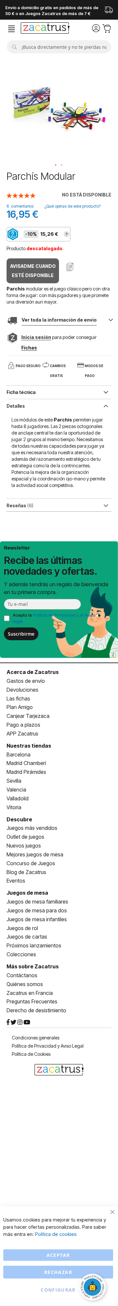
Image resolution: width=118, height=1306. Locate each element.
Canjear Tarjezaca (28, 716)
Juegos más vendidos (32, 828)
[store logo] (45, 28)
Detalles (16, 406)
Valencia (16, 789)
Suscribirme (21, 634)
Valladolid (18, 798)
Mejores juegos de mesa (35, 854)
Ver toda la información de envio (59, 320)
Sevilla (14, 780)
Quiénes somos (25, 984)
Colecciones (21, 954)
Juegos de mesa (27, 892)
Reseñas (19, 505)
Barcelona (18, 754)
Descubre (19, 819)
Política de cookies (56, 1234)
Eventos (16, 880)
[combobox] (59, 46)
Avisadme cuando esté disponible (33, 270)
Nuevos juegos (24, 845)
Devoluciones (22, 689)
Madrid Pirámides (26, 772)
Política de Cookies (31, 1054)
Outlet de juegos (25, 836)
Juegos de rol (22, 928)
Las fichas (18, 698)
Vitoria (14, 807)
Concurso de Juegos (31, 863)
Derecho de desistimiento (36, 1010)
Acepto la (54, 618)
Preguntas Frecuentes (32, 1001)
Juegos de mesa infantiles (37, 919)
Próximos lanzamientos (34, 945)
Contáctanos (22, 975)
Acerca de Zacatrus (33, 672)
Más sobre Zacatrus (33, 966)
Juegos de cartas (27, 936)
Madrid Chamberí (26, 763)
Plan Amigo (20, 707)
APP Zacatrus (22, 733)
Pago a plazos (23, 724)
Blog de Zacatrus (26, 872)
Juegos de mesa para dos (37, 910)
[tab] (59, 405)
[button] (56, 165)
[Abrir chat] (93, 1288)
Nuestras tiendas (29, 745)
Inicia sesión (36, 337)
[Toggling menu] (11, 29)
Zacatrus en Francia (30, 993)
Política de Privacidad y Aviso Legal (48, 1046)
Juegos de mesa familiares (37, 901)
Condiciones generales (35, 1037)
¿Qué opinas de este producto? (72, 206)
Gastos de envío (26, 681)
